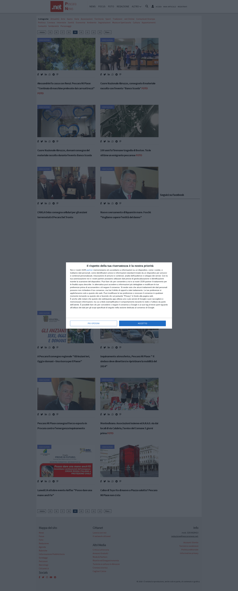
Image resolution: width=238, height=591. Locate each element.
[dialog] (119, 295)
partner (89, 270)
